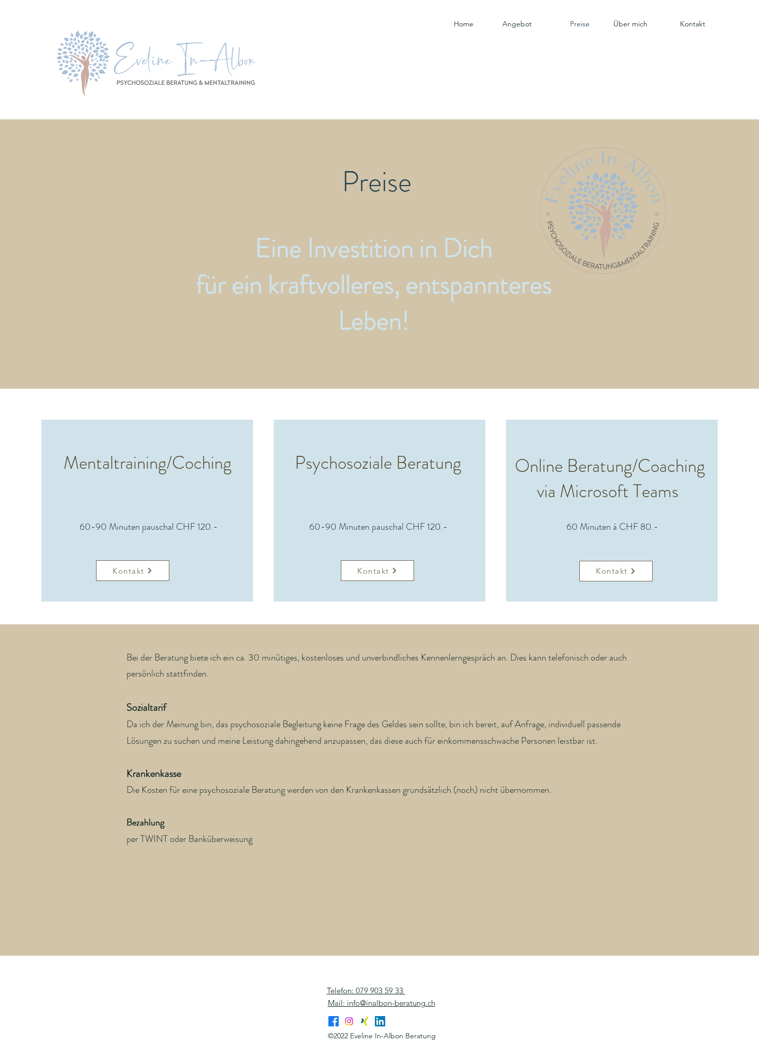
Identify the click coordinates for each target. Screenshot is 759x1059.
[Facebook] (333, 1021)
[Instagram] (349, 1021)
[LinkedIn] (380, 1021)
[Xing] (364, 1021)
